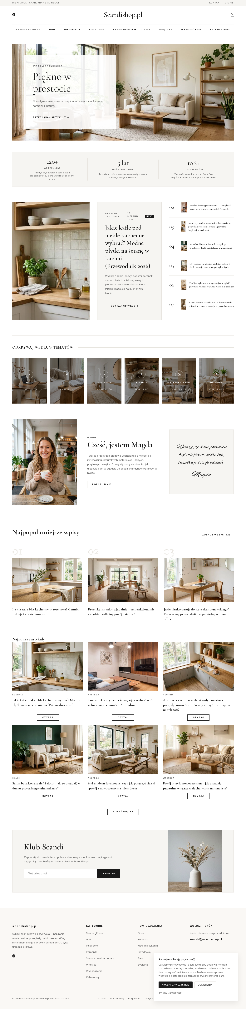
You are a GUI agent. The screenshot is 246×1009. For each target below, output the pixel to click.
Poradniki (96, 29)
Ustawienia (205, 985)
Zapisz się (108, 873)
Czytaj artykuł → (125, 306)
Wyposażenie (191, 29)
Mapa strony (117, 998)
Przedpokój (144, 951)
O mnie (229, 2)
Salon (141, 958)
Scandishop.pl (123, 14)
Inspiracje (72, 29)
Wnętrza (166, 29)
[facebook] (13, 14)
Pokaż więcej (123, 811)
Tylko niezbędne (170, 993)
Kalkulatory (220, 29)
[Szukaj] (232, 14)
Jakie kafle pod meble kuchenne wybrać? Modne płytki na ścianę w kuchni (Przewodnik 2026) (127, 247)
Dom (52, 29)
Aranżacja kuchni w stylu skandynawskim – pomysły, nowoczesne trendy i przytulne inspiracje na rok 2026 (209, 227)
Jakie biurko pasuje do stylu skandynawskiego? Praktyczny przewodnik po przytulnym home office (196, 614)
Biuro (141, 933)
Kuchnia (143, 939)
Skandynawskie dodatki (131, 29)
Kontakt (215, 2)
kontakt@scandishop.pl (206, 939)
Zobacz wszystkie (216, 534)
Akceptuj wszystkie (175, 985)
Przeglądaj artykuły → (51, 117)
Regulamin (134, 998)
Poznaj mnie (101, 484)
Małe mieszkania (148, 945)
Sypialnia (143, 964)
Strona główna (28, 29)
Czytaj (47, 717)
